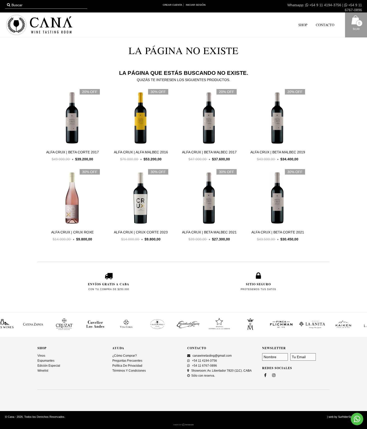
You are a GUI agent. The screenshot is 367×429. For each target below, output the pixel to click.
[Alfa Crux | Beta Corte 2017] (71, 145)
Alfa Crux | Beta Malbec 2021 (209, 232)
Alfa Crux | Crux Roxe (72, 232)
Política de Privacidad (127, 365)
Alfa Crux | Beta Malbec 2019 (277, 152)
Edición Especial (48, 365)
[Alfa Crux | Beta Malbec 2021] (208, 225)
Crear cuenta (172, 4)
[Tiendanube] (183, 424)
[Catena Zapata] (13, 329)
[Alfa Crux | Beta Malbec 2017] (208, 145)
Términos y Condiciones (129, 370)
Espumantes (45, 360)
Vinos (41, 355)
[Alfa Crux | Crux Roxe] (71, 225)
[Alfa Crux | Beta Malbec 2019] (276, 145)
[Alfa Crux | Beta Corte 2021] (276, 225)
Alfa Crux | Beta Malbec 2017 (209, 152)
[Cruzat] (44, 329)
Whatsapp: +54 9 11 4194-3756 (314, 5)
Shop (302, 24)
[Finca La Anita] (292, 329)
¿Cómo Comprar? (124, 355)
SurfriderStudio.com (350, 416)
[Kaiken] (323, 329)
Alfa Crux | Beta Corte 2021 (277, 232)
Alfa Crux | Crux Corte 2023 (141, 232)
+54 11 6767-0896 (204, 365)
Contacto (324, 24)
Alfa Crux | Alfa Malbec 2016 (141, 152)
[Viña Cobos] (106, 329)
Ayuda (118, 348)
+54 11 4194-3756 (204, 360)
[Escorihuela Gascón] (168, 329)
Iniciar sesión (195, 4)
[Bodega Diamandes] (137, 329)
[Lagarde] (354, 329)
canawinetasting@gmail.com (212, 355)
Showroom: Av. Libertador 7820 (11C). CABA (221, 370)
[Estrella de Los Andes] (199, 329)
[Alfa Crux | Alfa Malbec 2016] (139, 145)
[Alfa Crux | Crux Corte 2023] (139, 225)
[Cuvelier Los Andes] (75, 329)
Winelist (42, 370)
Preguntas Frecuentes (127, 360)
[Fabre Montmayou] (230, 329)
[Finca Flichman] (261, 329)
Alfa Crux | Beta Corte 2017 (72, 152)
